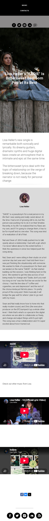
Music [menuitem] (24, 5)
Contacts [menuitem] (24, 11)
